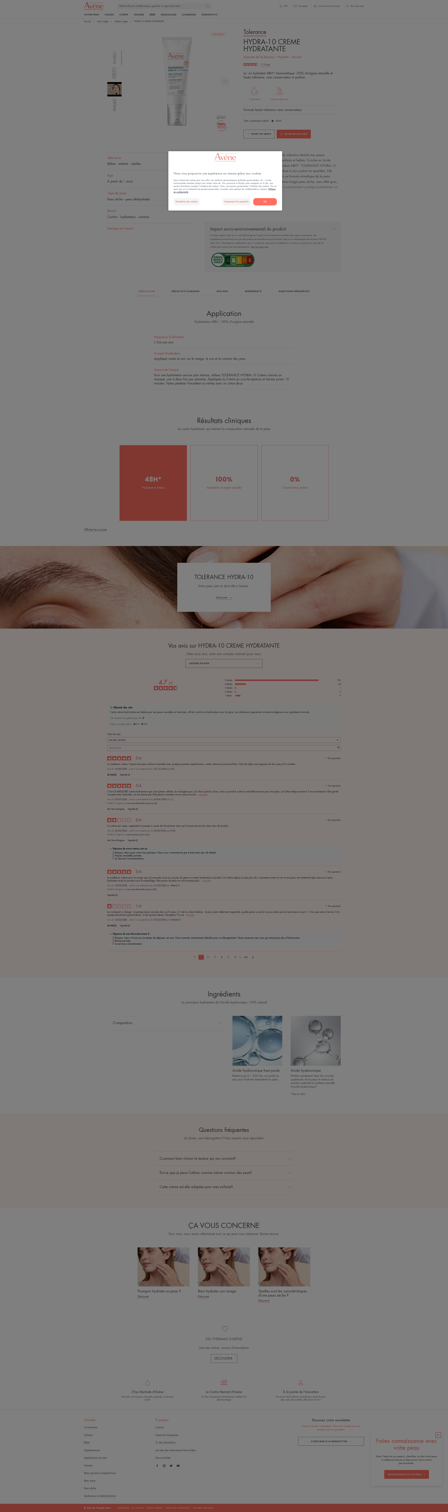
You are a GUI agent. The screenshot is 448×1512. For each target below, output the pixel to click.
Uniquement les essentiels (236, 202)
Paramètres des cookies (187, 202)
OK (265, 202)
